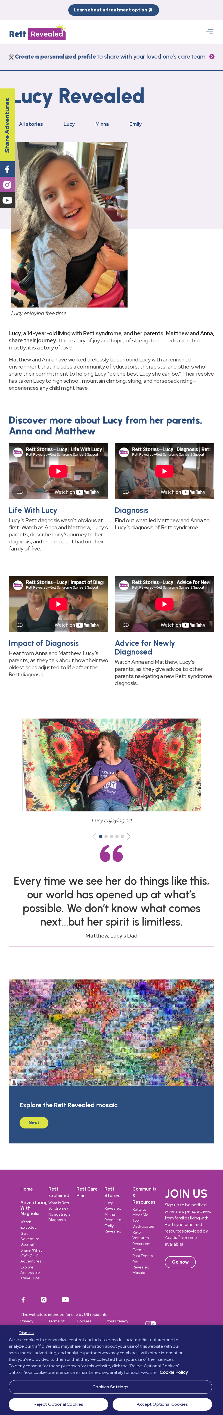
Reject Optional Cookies (58, 1404)
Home (26, 1189)
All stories (31, 124)
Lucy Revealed (112, 1205)
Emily (135, 124)
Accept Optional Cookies (162, 1404)
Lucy (69, 124)
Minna (102, 124)
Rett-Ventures (140, 1235)
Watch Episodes (28, 1224)
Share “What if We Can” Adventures (31, 1256)
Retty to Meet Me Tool (140, 1215)
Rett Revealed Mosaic (140, 1267)
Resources (141, 1243)
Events (138, 1249)
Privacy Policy (26, 1324)
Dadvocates (143, 1226)
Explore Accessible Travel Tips (30, 1272)
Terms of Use (56, 1324)
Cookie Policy (174, 1372)
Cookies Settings (110, 1387)
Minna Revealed (112, 1217)
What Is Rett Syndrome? (58, 1205)
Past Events (142, 1255)
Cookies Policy (84, 1324)
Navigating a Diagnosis (59, 1217)
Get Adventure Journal (29, 1239)
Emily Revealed (112, 1228)
